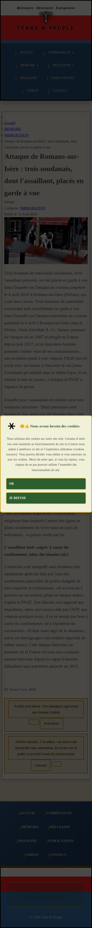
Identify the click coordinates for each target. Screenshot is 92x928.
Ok (11, 483)
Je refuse (17, 498)
